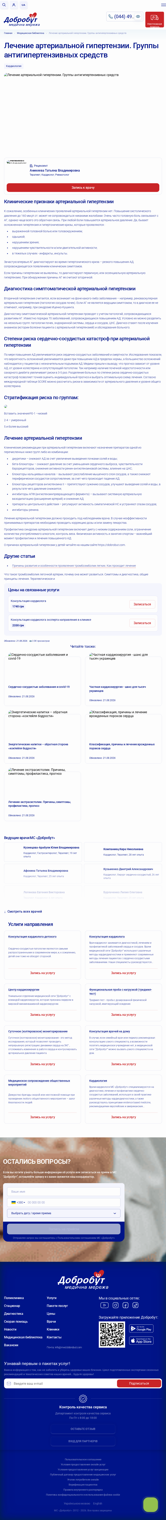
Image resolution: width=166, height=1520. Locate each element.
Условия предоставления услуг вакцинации (83, 1469)
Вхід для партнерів (83, 1441)
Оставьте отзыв (83, 1428)
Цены (51, 1314)
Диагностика (13, 1314)
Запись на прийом (64, 1229)
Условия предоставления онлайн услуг (83, 1464)
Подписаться (139, 1383)
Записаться (142, 604)
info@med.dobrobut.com (68, 1347)
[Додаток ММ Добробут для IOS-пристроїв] (141, 1341)
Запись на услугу (42, 973)
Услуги (51, 1298)
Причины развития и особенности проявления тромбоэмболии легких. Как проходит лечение (74, 565)
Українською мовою (77, 1503)
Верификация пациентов (83, 1484)
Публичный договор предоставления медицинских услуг (83, 1474)
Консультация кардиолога (28, 603)
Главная (8, 33)
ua (23, 5)
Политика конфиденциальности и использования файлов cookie (83, 1494)
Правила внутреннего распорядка (82, 1489)
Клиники (53, 1329)
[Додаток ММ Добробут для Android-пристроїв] (141, 1328)
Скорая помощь (16, 1321)
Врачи (51, 1321)
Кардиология (13, 66)
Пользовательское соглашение (83, 1459)
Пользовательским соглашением (76, 1238)
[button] (17, 1202)
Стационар (12, 1306)
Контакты (54, 1337)
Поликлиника (14, 1298)
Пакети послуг (57, 1306)
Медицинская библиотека (30, 33)
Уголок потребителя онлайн (83, 1479)
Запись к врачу (83, 187)
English (97, 1503)
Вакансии (11, 1345)
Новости (10, 1329)
